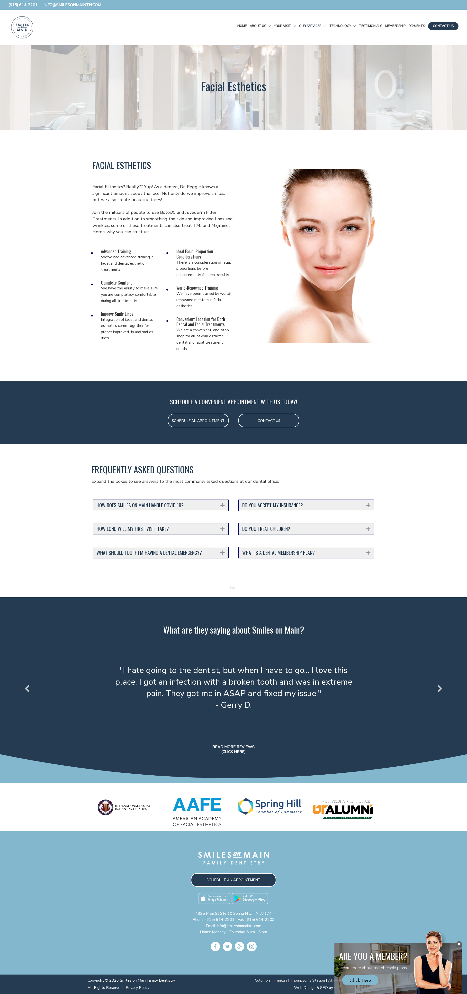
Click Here (360, 980)
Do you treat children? (266, 529)
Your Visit (282, 26)
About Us (258, 26)
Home (242, 26)
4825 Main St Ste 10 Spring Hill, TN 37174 (233, 913)
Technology (340, 26)
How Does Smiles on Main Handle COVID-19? (140, 505)
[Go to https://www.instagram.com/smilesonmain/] (252, 947)
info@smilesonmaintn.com (239, 926)
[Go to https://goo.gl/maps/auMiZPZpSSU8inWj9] (239, 947)
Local (233, 587)
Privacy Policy (137, 987)
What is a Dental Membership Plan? (278, 553)
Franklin (280, 980)
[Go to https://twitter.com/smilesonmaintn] (227, 947)
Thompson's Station (307, 980)
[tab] (160, 505)
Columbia (262, 980)
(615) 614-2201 (23, 5)
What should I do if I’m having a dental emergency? (149, 553)
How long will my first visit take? (133, 529)
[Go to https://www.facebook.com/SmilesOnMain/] (215, 947)
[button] (198, 420)
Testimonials (370, 26)
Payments (417, 26)
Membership (395, 26)
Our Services (310, 26)
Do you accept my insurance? (272, 505)
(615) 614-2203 (260, 919)
